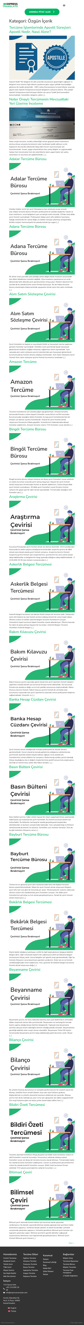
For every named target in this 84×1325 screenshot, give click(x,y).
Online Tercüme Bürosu (8, 1323)
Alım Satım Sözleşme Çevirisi (32, 294)
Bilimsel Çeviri (20, 1172)
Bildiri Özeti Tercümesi (27, 1104)
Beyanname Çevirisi (24, 969)
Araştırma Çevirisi (23, 496)
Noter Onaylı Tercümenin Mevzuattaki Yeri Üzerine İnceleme (38, 101)
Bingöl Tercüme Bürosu (27, 429)
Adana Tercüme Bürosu (27, 226)
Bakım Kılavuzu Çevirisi (27, 631)
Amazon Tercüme (23, 361)
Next (72, 1243)
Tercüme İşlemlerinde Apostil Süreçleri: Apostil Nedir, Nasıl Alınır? (40, 29)
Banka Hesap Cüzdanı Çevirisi (32, 699)
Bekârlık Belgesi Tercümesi (30, 902)
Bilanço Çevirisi (21, 1039)
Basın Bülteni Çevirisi (26, 767)
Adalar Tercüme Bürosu (27, 159)
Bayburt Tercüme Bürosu (29, 834)
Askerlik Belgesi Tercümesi (30, 564)
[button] (64, 5)
